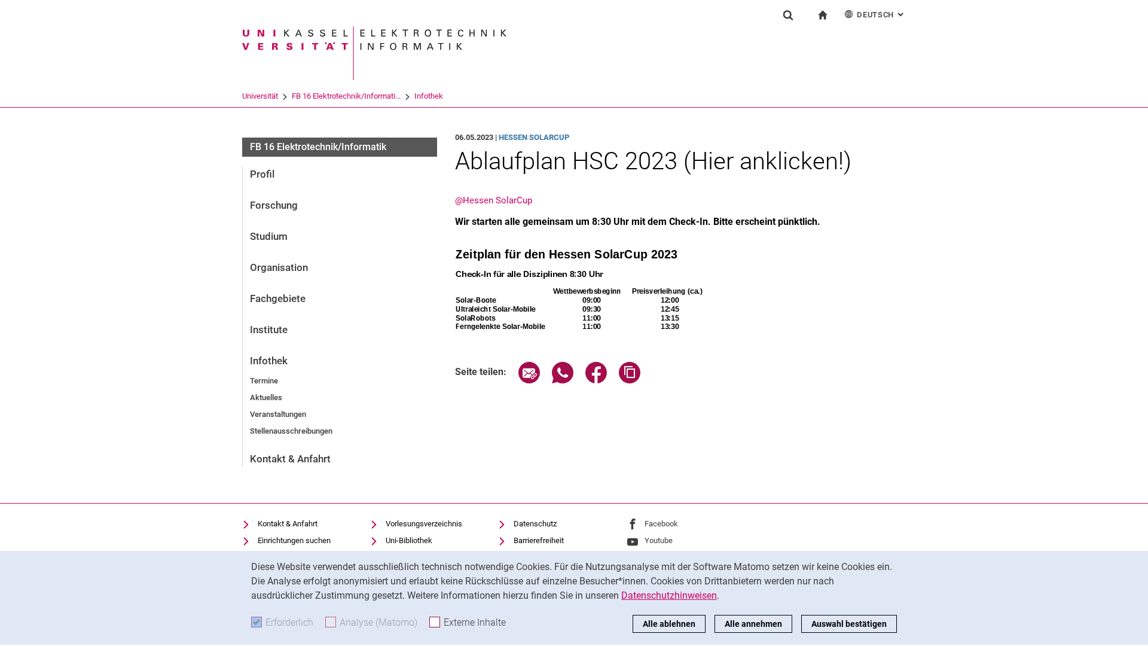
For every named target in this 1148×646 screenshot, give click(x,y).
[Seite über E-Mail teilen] (529, 380)
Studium (269, 236)
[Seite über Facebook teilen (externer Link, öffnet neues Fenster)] (596, 380)
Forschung (274, 205)
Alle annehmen (753, 624)
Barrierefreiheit (539, 540)
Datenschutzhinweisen (669, 595)
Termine (264, 380)
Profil (262, 174)
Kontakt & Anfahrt (290, 459)
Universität (260, 96)
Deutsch (881, 14)
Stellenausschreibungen (291, 430)
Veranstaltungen (278, 414)
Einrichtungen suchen (294, 540)
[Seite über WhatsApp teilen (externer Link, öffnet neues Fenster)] (562, 380)
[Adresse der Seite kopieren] (629, 380)
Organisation (279, 267)
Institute (269, 330)
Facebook (661, 523)
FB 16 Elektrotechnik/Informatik (318, 147)
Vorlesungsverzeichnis (424, 523)
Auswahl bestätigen (849, 624)
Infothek (428, 96)
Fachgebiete (278, 298)
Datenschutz (535, 523)
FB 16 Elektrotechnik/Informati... (346, 96)
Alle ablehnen (669, 624)
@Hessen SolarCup (493, 200)
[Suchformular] (788, 15)
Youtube (659, 540)
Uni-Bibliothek (409, 540)
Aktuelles (266, 397)
